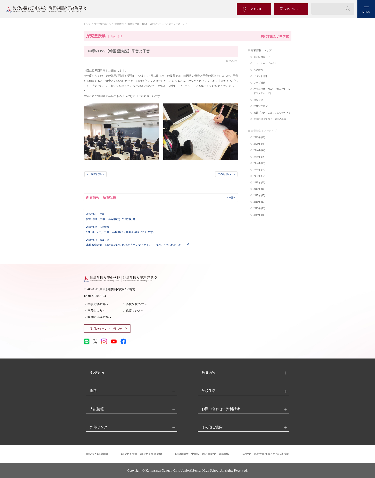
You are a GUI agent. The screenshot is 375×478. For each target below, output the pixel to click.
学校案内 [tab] (97, 373)
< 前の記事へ (95, 174)
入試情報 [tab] (97, 409)
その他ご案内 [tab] (212, 427)
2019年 (257, 182)
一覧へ (232, 197)
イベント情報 (261, 76)
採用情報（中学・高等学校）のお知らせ (110, 217)
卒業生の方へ (96, 310)
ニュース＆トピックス (265, 63)
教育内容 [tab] (209, 373)
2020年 (257, 176)
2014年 (257, 215)
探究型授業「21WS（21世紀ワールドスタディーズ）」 (156, 24)
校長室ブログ (261, 106)
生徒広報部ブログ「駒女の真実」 (271, 119)
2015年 (257, 208)
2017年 (257, 195)
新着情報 (119, 24)
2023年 (257, 156)
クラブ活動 (259, 83)
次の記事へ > (226, 174)
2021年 (257, 169)
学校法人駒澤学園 (97, 454)
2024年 (257, 150)
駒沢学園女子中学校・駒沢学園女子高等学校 (202, 454)
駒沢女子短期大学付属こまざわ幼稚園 (266, 454)
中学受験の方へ (102, 24)
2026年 (257, 137)
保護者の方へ (135, 310)
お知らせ (258, 100)
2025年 (257, 144)
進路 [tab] (93, 391)
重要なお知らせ (262, 57)
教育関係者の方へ (100, 317)
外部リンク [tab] (98, 427)
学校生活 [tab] (209, 391)
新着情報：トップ (261, 50)
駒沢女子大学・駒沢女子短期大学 (141, 454)
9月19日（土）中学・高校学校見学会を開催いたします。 (121, 230)
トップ (87, 24)
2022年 (257, 163)
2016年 (257, 202)
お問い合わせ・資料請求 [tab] (221, 409)
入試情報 (258, 70)
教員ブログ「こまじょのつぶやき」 (272, 112)
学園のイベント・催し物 (106, 328)
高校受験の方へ (136, 304)
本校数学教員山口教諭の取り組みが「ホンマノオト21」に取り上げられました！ (135, 242)
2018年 (257, 189)
